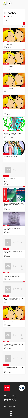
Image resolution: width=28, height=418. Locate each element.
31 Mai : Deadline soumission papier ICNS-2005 (13, 252)
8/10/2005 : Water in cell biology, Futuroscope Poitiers (12, 134)
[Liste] (24, 26)
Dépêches (6, 41)
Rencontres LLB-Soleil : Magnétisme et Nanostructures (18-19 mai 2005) (13, 275)
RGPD (14, 406)
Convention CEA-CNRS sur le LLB (12, 156)
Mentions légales (8, 406)
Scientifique (8, 16)
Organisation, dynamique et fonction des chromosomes (13, 345)
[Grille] (22, 26)
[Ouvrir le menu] (9, 3)
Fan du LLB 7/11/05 (8, 44)
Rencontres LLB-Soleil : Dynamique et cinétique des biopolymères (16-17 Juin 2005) (14, 180)
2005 (6, 20)
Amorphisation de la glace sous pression (12, 229)
